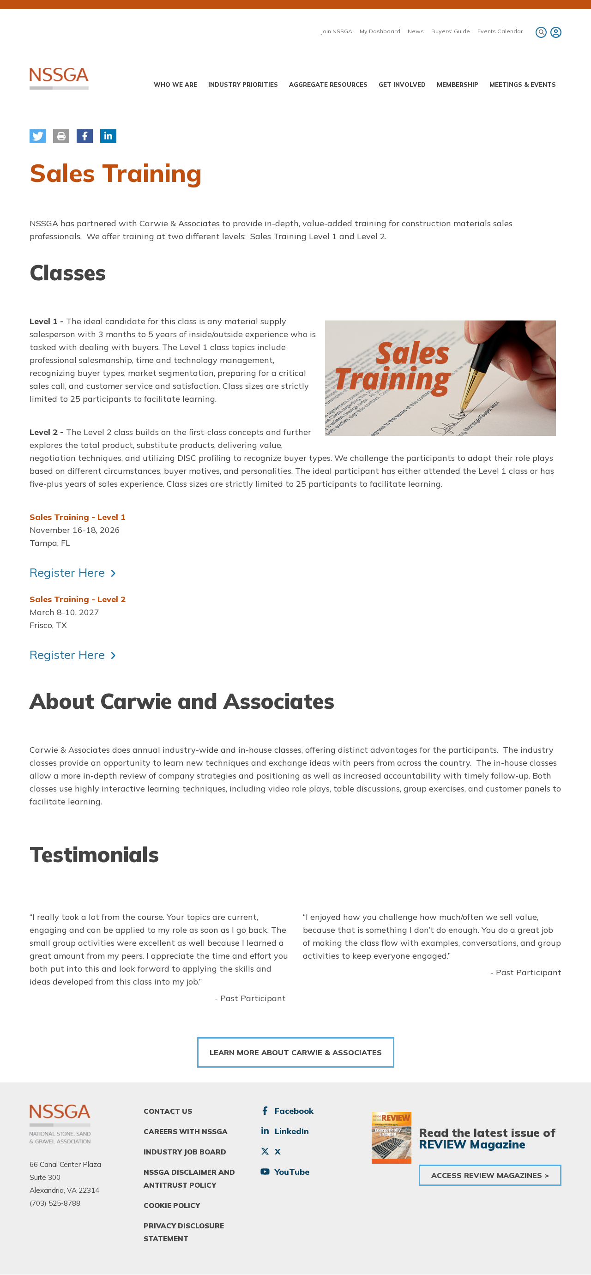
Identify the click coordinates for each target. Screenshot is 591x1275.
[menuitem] (554, 32)
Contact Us (168, 1111)
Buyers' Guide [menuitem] (450, 31)
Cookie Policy (172, 1205)
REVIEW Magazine (472, 1144)
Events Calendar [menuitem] (500, 31)
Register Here (67, 572)
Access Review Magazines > (490, 1175)
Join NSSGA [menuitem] (336, 31)
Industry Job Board (185, 1152)
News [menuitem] (416, 31)
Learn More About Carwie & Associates (296, 1052)
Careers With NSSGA (186, 1131)
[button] (38, 136)
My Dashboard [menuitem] (380, 31)
